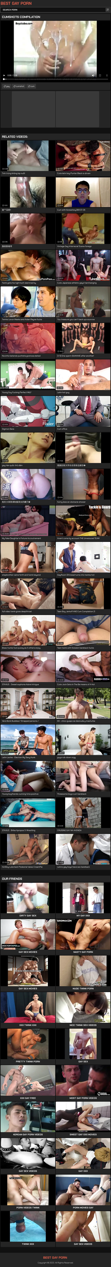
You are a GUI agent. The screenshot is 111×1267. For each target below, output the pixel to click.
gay (8, 86)
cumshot (20, 86)
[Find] (108, 10)
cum (32, 86)
